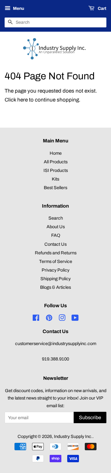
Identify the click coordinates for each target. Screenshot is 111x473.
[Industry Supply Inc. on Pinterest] (49, 318)
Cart (101, 8)
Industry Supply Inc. (73, 436)
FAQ (55, 235)
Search (55, 218)
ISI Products (55, 170)
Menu (18, 8)
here (22, 100)
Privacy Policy (55, 270)
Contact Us (55, 244)
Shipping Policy (55, 278)
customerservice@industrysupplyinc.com (55, 343)
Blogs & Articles (55, 287)
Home (56, 153)
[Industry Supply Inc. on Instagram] (62, 318)
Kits (55, 179)
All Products (56, 161)
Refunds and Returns (55, 252)
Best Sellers (55, 187)
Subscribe (90, 417)
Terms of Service (55, 261)
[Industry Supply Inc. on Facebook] (35, 318)
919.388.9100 (55, 358)
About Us (56, 226)
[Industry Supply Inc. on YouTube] (75, 318)
